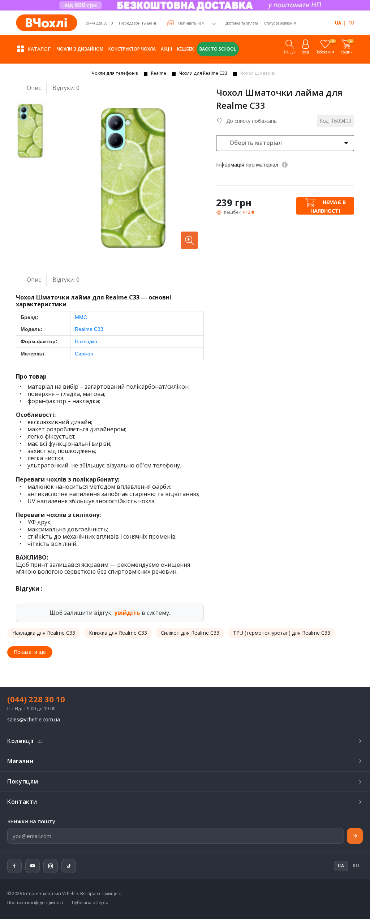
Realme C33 (89, 329)
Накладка (86, 341)
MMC (81, 317)
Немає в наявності (328, 206)
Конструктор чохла (132, 49)
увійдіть (127, 613)
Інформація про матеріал (247, 164)
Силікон (84, 354)
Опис (34, 88)
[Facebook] (14, 866)
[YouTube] (32, 866)
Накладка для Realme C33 (43, 632)
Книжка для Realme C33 (118, 632)
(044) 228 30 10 (99, 23)
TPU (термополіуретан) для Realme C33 (281, 632)
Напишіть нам (191, 23)
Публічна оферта (90, 902)
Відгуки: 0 (65, 88)
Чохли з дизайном (80, 49)
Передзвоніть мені (137, 23)
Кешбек (185, 49)
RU (351, 23)
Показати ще (30, 651)
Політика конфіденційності (36, 902)
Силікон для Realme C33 (190, 632)
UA (338, 23)
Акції (166, 49)
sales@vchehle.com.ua (33, 720)
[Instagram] (50, 866)
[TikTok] (68, 866)
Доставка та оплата (241, 23)
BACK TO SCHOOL (217, 49)
